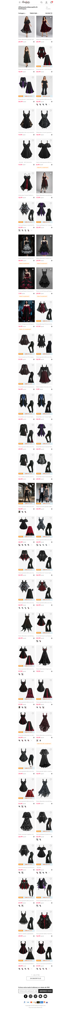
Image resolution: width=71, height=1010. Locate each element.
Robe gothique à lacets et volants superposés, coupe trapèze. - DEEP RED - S (26, 291)
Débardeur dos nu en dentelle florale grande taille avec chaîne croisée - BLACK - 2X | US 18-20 (26, 132)
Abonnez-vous (45, 991)
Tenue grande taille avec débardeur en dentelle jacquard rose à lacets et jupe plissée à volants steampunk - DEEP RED (26, 702)
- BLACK (38, 867)
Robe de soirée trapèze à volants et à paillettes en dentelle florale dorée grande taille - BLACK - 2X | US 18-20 (26, 69)
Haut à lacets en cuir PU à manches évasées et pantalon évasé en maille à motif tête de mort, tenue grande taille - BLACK (26, 867)
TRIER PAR (33, 13)
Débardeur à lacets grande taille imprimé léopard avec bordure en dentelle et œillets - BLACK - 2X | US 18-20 (44, 132)
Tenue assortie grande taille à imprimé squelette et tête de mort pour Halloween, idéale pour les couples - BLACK (44, 506)
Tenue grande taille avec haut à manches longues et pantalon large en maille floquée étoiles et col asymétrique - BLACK (44, 357)
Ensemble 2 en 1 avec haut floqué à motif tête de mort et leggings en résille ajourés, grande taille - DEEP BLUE (26, 417)
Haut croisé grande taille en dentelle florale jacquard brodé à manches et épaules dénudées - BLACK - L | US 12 (44, 162)
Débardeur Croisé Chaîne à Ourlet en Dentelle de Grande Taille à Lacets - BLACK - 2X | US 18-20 (26, 195)
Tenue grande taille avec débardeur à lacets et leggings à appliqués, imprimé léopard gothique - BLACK (26, 771)
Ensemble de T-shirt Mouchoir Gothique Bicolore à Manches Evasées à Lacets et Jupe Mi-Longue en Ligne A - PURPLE (26, 99)
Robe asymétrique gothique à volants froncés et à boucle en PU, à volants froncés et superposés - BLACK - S (44, 291)
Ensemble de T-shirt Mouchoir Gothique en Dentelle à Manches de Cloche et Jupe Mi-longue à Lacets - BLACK (44, 69)
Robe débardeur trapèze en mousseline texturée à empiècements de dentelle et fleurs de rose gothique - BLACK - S (44, 258)
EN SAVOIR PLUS (35, 978)
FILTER (47, 13)
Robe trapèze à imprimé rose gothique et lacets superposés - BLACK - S (26, 258)
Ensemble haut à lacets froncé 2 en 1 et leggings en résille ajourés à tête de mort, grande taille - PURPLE (44, 446)
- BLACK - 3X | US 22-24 (25, 162)
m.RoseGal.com (27, 2)
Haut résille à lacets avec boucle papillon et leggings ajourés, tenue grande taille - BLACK (26, 476)
